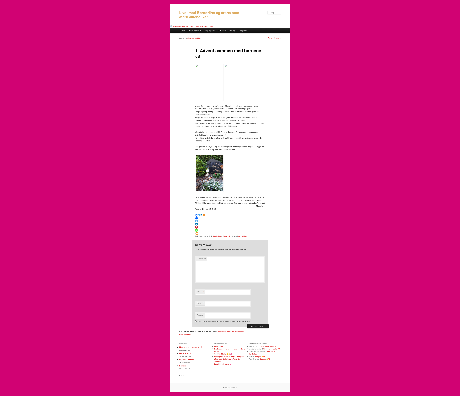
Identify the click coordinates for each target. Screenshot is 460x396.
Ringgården (243, 31)
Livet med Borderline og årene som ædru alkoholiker (209, 14)
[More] (204, 215)
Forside (182, 31)
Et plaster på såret (186, 359)
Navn (200, 291)
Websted (200, 315)
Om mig (232, 31)
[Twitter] (198, 215)
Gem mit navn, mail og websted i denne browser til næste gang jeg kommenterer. (224, 321)
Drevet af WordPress (230, 388)
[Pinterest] (196, 227)
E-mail (200, 303)
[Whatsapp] (196, 230)
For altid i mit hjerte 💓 (222, 364)
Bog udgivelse (210, 31)
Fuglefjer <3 (185, 353)
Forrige (269, 38)
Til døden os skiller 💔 (268, 346)
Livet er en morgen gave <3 (190, 347)
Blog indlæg (217, 236)
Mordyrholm (227, 236)
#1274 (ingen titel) (195, 31)
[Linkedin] (201, 215)
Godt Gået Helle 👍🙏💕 (223, 354)
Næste (277, 38)
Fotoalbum (222, 31)
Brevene (182, 365)
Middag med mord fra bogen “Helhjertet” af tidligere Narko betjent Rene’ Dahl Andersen (229, 359)
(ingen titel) (218, 346)
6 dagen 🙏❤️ (260, 356)
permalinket (242, 236)
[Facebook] (196, 215)
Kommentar (201, 259)
